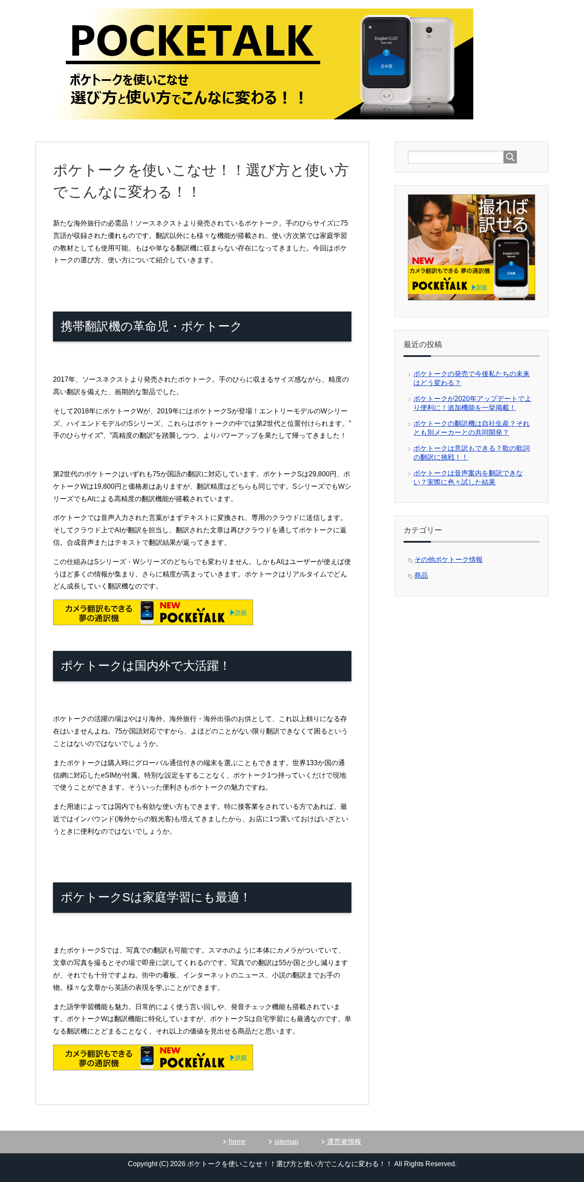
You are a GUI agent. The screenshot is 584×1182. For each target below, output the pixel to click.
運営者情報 (344, 1141)
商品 (421, 575)
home (237, 1141)
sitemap (286, 1141)
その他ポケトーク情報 (448, 559)
